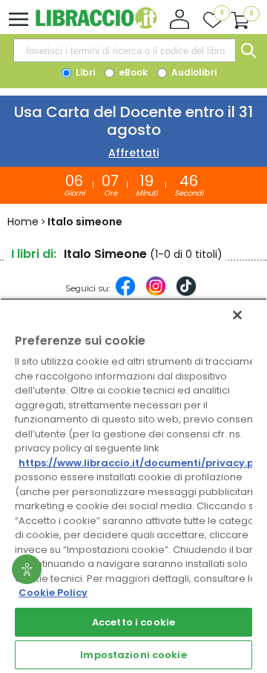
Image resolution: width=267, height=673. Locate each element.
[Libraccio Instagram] (155, 293)
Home (23, 221)
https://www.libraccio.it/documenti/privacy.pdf (142, 463)
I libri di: (33, 253)
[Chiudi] (237, 315)
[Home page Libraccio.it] (96, 25)
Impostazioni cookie (133, 655)
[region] (133, 485)
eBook (132, 72)
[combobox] (124, 50)
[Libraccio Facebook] (125, 293)
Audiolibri (193, 72)
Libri (84, 72)
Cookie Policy (53, 593)
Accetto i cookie (133, 622)
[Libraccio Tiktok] (186, 293)
